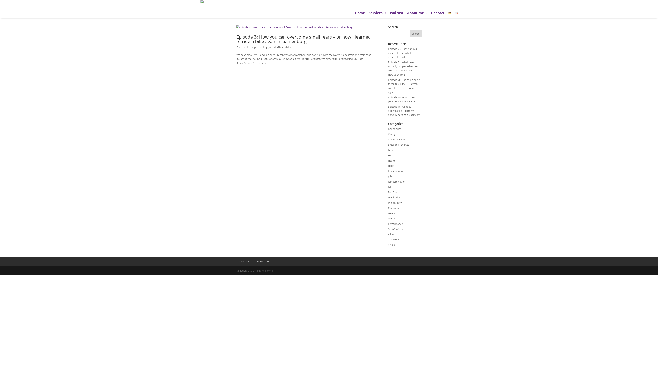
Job (270, 47)
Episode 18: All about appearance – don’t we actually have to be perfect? (404, 110)
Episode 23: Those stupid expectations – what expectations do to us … (402, 53)
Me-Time (278, 47)
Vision (288, 47)
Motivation (394, 208)
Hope (391, 165)
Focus (391, 155)
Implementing (259, 47)
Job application (396, 181)
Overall (392, 218)
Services (376, 12)
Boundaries (394, 129)
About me (415, 12)
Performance (395, 223)
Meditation (394, 197)
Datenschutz (243, 261)
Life (390, 187)
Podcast (396, 12)
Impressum (262, 261)
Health (246, 47)
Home (360, 12)
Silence (392, 234)
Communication (397, 139)
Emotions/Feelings (398, 144)
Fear (238, 47)
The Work (393, 239)
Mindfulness (395, 202)
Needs (391, 213)
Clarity (391, 134)
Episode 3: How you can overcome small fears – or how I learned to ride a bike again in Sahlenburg (303, 39)
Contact (437, 12)
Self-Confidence (397, 229)
